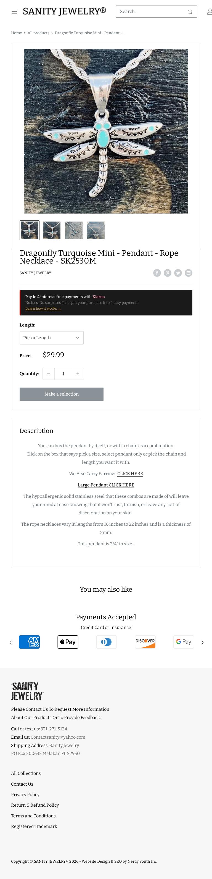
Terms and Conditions (33, 816)
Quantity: (29, 373)
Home (16, 33)
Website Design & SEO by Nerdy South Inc (119, 861)
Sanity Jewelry (35, 273)
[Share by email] (188, 273)
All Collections (26, 773)
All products (38, 33)
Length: (27, 325)
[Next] (194, 131)
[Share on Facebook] (157, 273)
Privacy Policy (25, 794)
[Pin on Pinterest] (167, 273)
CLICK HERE (130, 473)
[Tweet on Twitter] (178, 273)
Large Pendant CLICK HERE (106, 485)
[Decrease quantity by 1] (48, 374)
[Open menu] (14, 11)
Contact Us (22, 784)
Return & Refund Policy (35, 805)
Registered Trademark (34, 826)
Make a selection (61, 394)
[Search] (190, 11)
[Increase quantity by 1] (78, 374)
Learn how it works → (43, 308)
